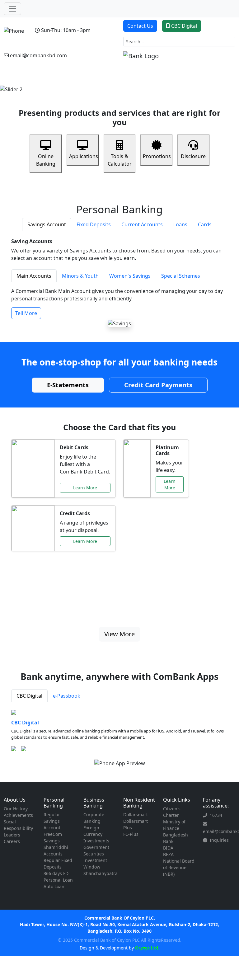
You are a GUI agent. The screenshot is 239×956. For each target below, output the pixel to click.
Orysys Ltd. (146, 948)
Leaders (12, 835)
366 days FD (56, 873)
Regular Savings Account (52, 821)
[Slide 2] (114, 84)
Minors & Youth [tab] (80, 275)
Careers (12, 841)
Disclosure (193, 156)
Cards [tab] (205, 224)
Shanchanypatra (100, 873)
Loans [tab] (180, 224)
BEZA (168, 854)
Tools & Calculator (120, 160)
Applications (83, 156)
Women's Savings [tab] (130, 275)
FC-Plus (130, 834)
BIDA (168, 848)
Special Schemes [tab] (180, 275)
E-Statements (68, 385)
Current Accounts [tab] (142, 224)
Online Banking (45, 160)
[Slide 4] (136, 84)
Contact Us (140, 25)
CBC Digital (184, 25)
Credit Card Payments (158, 385)
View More (119, 634)
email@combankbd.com (38, 55)
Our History (16, 809)
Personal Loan (58, 880)
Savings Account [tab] (46, 224)
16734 (216, 815)
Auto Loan (54, 886)
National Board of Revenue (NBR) (178, 867)
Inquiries (219, 840)
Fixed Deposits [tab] (94, 224)
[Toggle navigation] (12, 8)
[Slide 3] (125, 84)
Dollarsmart (135, 814)
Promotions (157, 156)
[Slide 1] (102, 84)
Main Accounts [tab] (33, 275)
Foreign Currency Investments (96, 834)
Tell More (26, 313)
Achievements (18, 815)
